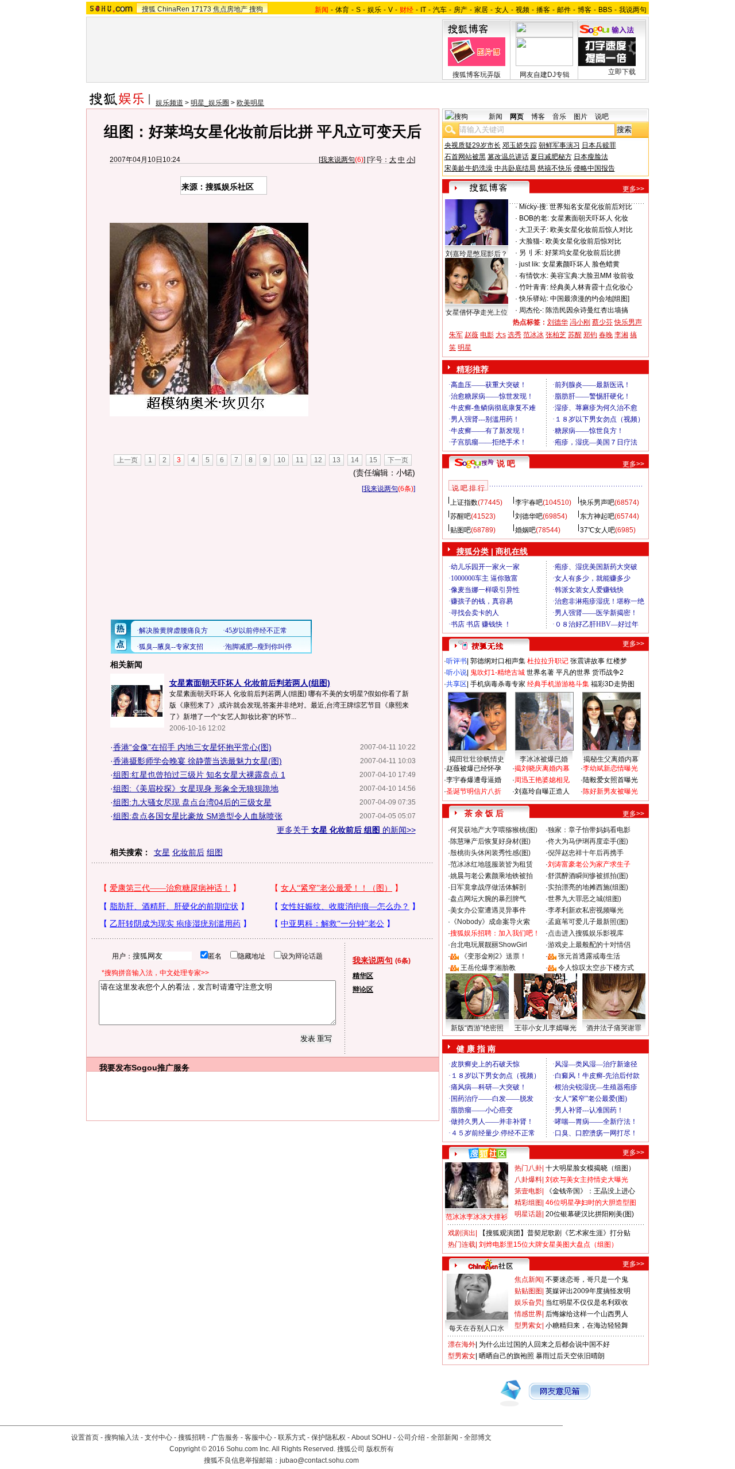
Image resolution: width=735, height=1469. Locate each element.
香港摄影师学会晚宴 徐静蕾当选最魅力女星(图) (197, 761)
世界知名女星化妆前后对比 (591, 207)
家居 (481, 10)
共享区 (456, 684)
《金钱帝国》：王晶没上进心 (590, 1191)
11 (300, 460)
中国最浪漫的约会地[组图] (589, 299)
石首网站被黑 (465, 157)
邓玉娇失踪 (519, 145)
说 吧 (506, 463)
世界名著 (540, 672)
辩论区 (363, 989)
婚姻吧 (525, 530)
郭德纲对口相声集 (497, 661)
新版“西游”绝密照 (477, 1028)
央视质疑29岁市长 (472, 145)
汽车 (440, 10)
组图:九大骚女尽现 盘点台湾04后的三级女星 (192, 802)
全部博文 (478, 1437)
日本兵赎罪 (599, 145)
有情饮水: (533, 276)
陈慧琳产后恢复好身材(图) (490, 841)
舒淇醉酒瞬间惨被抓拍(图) (588, 876)
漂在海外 (461, 1344)
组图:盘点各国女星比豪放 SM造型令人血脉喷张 (198, 816)
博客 (584, 10)
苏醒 (575, 335)
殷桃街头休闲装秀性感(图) (490, 853)
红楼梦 (616, 661)
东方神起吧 (597, 516)
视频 (522, 10)
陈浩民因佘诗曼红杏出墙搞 (587, 310)
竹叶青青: (533, 287)
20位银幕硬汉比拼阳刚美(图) (590, 1214)
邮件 (564, 10)
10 (281, 460)
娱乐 (374, 10)
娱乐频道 (169, 103)
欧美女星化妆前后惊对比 (583, 241)
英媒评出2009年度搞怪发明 (588, 1291)
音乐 (559, 117)
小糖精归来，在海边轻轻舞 (587, 1325)
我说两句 (633, 10)
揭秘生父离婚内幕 (611, 759)
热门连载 (461, 1244)
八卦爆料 (528, 1180)
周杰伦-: (531, 310)
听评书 (456, 661)
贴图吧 (460, 530)
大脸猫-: (531, 241)
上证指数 (464, 502)
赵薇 (471, 335)
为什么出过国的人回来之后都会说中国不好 (544, 1344)
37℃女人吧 (597, 530)
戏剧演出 (461, 1233)
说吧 (602, 117)
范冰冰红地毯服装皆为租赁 (491, 864)
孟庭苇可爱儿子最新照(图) (588, 922)
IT (423, 10)
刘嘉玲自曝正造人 (542, 791)
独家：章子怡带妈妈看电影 (589, 830)
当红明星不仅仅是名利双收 (587, 1302)
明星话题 (528, 1214)
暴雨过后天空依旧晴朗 (570, 1356)
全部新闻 (444, 1437)
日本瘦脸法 (591, 157)
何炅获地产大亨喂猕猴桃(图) (493, 830)
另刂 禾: (531, 253)
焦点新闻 (528, 1279)
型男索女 (528, 1325)
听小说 (456, 672)
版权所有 (380, 1449)
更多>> (633, 189)
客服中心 (258, 1437)
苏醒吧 (460, 516)
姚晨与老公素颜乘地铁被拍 (491, 876)
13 (336, 460)
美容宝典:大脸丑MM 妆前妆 (592, 276)
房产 (460, 10)
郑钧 (590, 335)
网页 (517, 117)
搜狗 (256, 9)
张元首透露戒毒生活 (589, 956)
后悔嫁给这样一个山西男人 (587, 1314)
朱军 (456, 335)
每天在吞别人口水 (476, 1328)
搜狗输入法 (122, 1437)
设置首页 (85, 1437)
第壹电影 (528, 1191)
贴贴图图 (528, 1291)
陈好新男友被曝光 (610, 791)
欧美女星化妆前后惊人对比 (591, 230)
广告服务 (225, 1437)
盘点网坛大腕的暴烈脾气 (488, 899)
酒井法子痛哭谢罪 (613, 1028)
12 (318, 460)
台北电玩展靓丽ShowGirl (488, 945)
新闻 (495, 117)
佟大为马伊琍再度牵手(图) (588, 841)
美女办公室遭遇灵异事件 (488, 910)
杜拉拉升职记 (547, 661)
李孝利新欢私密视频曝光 (586, 910)
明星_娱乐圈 (210, 103)
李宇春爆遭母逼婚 (473, 780)
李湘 (621, 335)
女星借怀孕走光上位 (477, 312)
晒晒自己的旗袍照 (506, 1356)
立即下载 (622, 72)
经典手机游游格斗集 (558, 684)
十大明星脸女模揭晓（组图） (590, 1168)
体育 (342, 10)
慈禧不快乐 (554, 168)
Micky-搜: (533, 207)
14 (355, 460)
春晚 (606, 335)
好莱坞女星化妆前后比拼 (583, 253)
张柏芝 (556, 335)
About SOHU (371, 1437)
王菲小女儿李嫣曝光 (545, 1028)
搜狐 (149, 9)
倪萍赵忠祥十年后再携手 (586, 853)
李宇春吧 (529, 502)
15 (373, 460)
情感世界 (528, 1314)
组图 (215, 852)
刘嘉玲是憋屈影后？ (477, 254)
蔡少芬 (602, 322)
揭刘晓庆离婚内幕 (542, 768)
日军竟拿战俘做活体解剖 (488, 887)
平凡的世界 (573, 672)
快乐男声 (628, 322)
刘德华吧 (529, 516)
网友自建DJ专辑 (545, 75)
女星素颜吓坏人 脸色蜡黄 (581, 264)
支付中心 (158, 1437)
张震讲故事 (587, 661)
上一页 (127, 460)
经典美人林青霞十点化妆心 (591, 287)
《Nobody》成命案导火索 (490, 922)
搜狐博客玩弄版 (476, 75)
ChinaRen (173, 9)
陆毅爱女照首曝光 (610, 780)
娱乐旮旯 (528, 1302)
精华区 (363, 976)
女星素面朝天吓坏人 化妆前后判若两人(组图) (249, 682)
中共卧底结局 (515, 168)
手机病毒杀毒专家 (497, 684)
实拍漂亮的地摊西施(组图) (588, 887)
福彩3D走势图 (613, 684)
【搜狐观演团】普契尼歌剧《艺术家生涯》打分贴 (554, 1233)
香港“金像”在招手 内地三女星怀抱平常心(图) (192, 747)
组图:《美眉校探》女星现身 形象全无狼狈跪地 (195, 788)
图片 (580, 117)
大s (501, 335)
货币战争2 (608, 672)
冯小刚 (580, 322)
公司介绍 (411, 1437)
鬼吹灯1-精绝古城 (497, 672)
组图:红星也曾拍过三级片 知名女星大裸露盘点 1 (199, 774)
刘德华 (557, 322)
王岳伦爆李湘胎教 (488, 968)
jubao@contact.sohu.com (319, 1460)
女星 (162, 852)
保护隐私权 (328, 1437)
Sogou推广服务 (160, 1067)
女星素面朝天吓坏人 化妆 (589, 218)
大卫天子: (533, 230)
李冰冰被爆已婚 (544, 759)
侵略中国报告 (594, 168)
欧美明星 (250, 103)
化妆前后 (188, 852)
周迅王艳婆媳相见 (542, 780)
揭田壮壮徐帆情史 (476, 759)
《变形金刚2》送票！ (494, 956)
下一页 (398, 460)
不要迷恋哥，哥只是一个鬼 (587, 1279)
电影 (487, 335)
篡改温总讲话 (508, 157)
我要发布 (115, 1067)
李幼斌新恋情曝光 (610, 768)
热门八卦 (528, 1168)
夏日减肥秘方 (551, 157)
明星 (464, 347)
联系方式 (291, 1437)
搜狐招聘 (192, 1437)
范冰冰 (533, 335)
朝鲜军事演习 (559, 145)
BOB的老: (534, 218)
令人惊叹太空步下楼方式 (596, 968)
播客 (543, 10)
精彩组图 (528, 1203)
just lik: (529, 264)
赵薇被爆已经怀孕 (473, 768)
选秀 (514, 335)
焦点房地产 (230, 9)
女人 (502, 10)
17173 (201, 9)
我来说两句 (337, 160)
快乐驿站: (533, 299)
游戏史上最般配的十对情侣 (589, 945)
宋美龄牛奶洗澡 (468, 168)
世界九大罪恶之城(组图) (584, 899)
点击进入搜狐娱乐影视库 (586, 933)
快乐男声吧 (597, 502)
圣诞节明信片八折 (473, 791)
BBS (605, 10)
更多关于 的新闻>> (346, 829)
